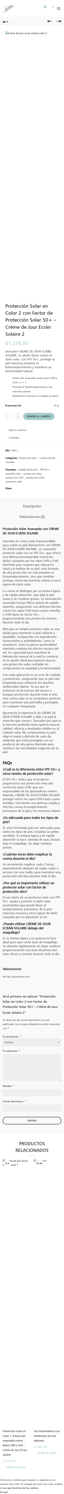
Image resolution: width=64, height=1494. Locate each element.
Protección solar (28, 457)
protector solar (14, 481)
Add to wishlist (17, 430)
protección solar (32, 473)
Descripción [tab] (32, 506)
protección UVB (35, 477)
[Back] (5, 21)
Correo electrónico (14, 1101)
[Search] (35, 8)
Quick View (27, 1174)
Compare (14, 437)
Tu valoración (11, 1050)
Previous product (49, 21)
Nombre (8, 1086)
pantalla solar (13, 473)
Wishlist (45, 7)
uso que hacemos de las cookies (20, 1487)
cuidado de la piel (27, 469)
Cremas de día (47, 457)
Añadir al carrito (39, 416)
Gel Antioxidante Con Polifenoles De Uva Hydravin (47, 1435)
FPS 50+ (44, 469)
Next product (58, 21)
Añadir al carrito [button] (16, 1466)
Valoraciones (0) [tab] (32, 517)
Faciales (10, 461)
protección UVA (14, 477)
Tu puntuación (12, 1036)
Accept (4, 1491)
